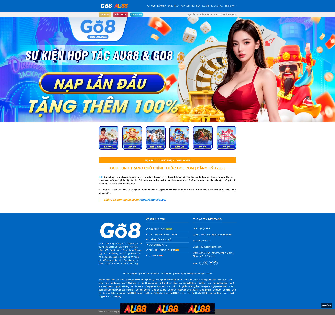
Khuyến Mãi (217, 6)
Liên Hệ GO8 (206, 14)
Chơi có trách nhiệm (225, 14)
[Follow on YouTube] (211, 263)
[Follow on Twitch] (215, 263)
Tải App (205, 6)
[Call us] (201, 263)
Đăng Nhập (173, 6)
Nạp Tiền (185, 6)
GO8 (153, 6)
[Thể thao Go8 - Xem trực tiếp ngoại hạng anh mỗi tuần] (156, 138)
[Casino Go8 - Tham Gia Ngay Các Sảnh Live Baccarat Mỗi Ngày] (108, 138)
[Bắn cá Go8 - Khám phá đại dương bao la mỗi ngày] (179, 138)
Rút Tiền (195, 6)
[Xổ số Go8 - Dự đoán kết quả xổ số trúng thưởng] (226, 138)
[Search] (148, 5)
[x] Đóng (326, 305)
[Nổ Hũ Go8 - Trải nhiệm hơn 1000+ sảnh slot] (132, 138)
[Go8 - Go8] (114, 6)
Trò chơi (229, 6)
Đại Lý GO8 (193, 14)
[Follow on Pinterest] (206, 263)
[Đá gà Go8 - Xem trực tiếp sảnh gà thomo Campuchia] (203, 138)
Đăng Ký (161, 6)
